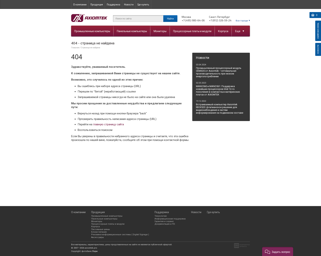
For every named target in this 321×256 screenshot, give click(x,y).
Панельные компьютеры (132, 31)
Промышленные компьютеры (92, 31)
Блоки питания (99, 232)
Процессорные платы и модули (192, 31)
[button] (277, 251)
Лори (95, 251)
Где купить (143, 4)
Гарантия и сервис (164, 221)
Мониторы (160, 31)
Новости (129, 4)
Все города (242, 20)
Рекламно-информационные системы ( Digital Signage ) (120, 234)
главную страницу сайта (108, 124)
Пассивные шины (100, 229)
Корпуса (223, 31)
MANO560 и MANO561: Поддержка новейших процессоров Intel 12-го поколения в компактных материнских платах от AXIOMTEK (218, 90)
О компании (80, 4)
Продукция (96, 4)
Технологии (161, 216)
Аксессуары (97, 237)
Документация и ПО (165, 224)
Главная (75, 47)
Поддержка (113, 4)
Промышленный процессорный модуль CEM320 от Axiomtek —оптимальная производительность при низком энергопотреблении (218, 72)
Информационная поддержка (170, 219)
